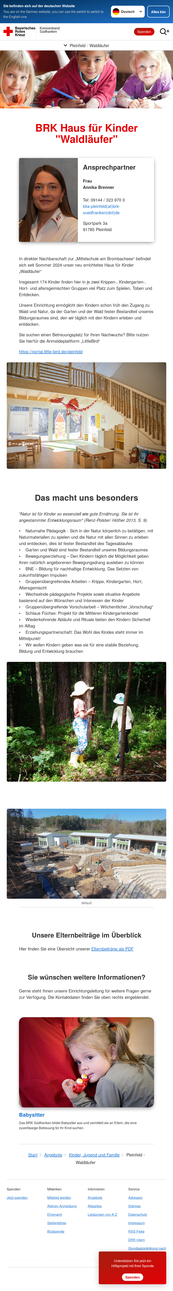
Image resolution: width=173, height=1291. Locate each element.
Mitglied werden (59, 1197)
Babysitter (32, 1114)
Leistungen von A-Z (102, 1214)
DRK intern (136, 1239)
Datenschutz (137, 1214)
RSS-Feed (136, 1231)
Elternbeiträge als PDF (112, 949)
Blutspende (55, 1231)
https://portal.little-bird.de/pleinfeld (50, 351)
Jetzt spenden (17, 1197)
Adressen (135, 1197)
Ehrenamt (54, 1214)
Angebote (95, 1197)
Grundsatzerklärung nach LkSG (147, 1251)
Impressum (136, 1222)
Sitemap (134, 1206)
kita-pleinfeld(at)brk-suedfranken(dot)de (101, 209)
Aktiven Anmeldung (62, 1206)
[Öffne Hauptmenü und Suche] (164, 32)
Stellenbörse (56, 1222)
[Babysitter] (86, 1062)
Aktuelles (95, 1206)
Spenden (144, 31)
